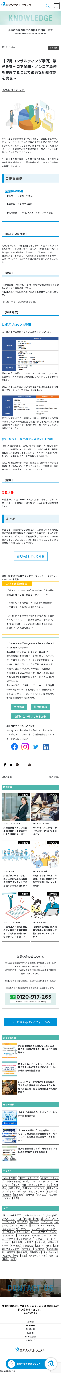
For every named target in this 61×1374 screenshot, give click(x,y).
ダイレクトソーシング (40, 1184)
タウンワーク (9, 1235)
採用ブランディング (16, 1191)
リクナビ (11, 1238)
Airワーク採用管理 (12, 1215)
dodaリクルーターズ (34, 1215)
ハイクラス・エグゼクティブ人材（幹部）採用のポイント (45, 831)
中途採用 (17, 1242)
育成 (23, 1255)
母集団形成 (35, 1252)
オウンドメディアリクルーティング (38, 1228)
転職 (51, 1255)
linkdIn (38, 1218)
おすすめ (34, 1222)
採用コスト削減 (44, 1245)
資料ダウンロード (37, 1255)
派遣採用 (7, 1255)
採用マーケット (36, 1191)
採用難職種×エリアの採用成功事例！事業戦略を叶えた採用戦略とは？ (15, 831)
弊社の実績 (40, 706)
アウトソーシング (20, 1225)
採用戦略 (53, 48)
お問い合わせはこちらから (30, 716)
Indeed (27, 1218)
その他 (26, 1181)
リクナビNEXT (25, 1238)
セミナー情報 (19, 1184)
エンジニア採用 (10, 1228)
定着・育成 (14, 1188)
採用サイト (27, 1248)
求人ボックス (50, 1252)
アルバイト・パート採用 (43, 1225)
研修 (16, 1255)
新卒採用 (22, 1252)
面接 (13, 1258)
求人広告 (41, 1194)
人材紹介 (29, 1242)
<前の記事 (7, 777)
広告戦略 (15, 1245)
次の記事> (54, 777)
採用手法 (30, 1194)
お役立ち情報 (13, 1181)
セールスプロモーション (44, 1232)
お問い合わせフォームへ (33, 1022)
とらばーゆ (46, 1222)
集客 (15, 1198)
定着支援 (40, 1242)
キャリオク (8, 1232)
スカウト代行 (22, 1232)
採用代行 (51, 1191)
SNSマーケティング (28, 1177)
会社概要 (19, 706)
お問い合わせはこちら (30, 556)
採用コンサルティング (13, 89)
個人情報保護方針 (21, 988)
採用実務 (7, 1194)
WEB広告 (22, 1222)
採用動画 (40, 1248)
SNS (47, 1218)
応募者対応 (28, 1245)
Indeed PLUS (9, 1177)
